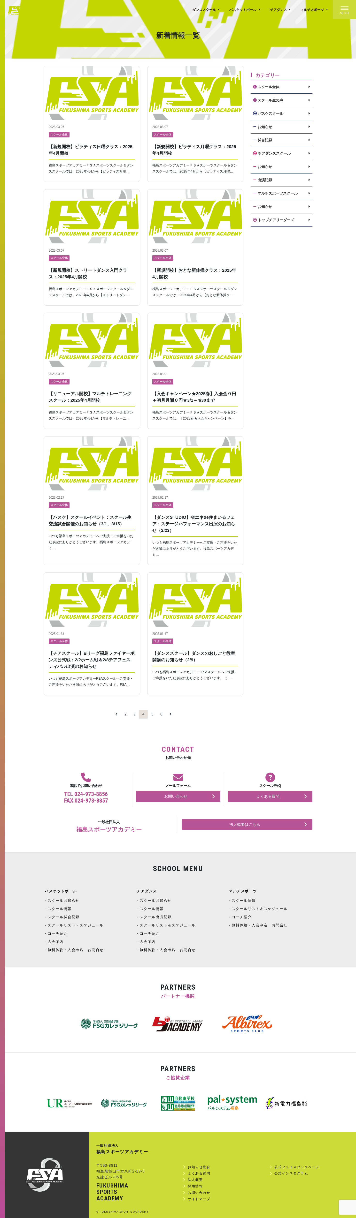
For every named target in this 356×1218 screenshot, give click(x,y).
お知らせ (265, 127)
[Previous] (116, 714)
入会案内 (56, 942)
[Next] (170, 714)
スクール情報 (60, 909)
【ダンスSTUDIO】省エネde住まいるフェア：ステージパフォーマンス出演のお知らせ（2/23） (193, 524)
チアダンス (279, 10)
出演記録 (265, 180)
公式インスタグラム (291, 1173)
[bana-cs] (69, 1103)
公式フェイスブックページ (296, 1167)
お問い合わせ (175, 796)
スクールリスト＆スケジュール (168, 925)
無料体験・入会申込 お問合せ (76, 950)
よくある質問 (267, 796)
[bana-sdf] (286, 1103)
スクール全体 (59, 134)
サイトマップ (199, 1199)
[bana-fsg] (124, 1103)
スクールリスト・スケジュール (76, 925)
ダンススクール (204, 10)
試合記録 (265, 140)
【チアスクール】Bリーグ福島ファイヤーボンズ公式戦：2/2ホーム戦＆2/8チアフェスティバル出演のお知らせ (92, 660)
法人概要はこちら (244, 824)
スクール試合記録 (64, 917)
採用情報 (195, 1186)
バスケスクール (270, 113)
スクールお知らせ (64, 900)
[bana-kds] (178, 1103)
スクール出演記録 (156, 917)
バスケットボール (243, 10)
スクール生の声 (270, 100)
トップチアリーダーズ (276, 220)
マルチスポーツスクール (278, 193)
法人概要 (195, 1180)
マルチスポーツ (312, 10)
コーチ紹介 (58, 933)
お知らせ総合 (199, 1167)
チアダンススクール (274, 153)
